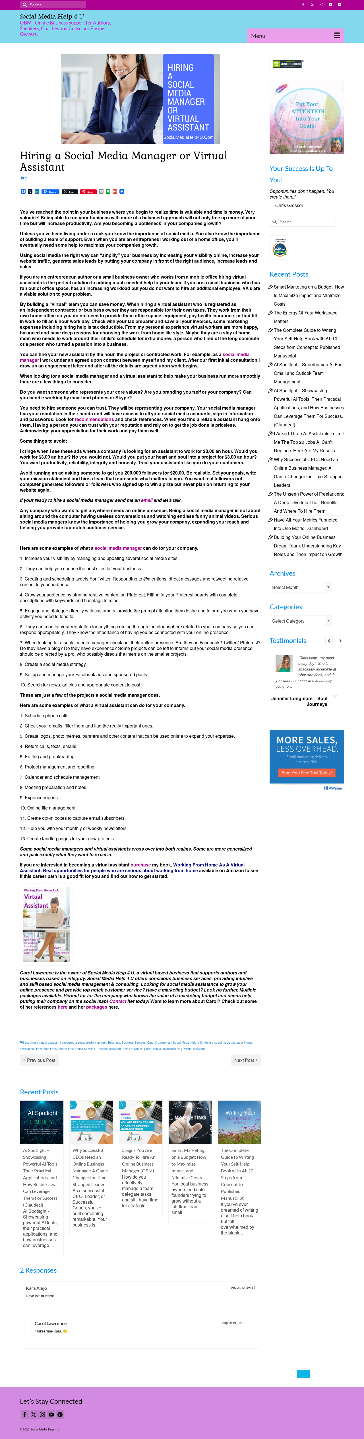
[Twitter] (34, 1414)
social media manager (118, 548)
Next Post (244, 1060)
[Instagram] (42, 1414)
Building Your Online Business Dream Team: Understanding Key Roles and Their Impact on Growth (308, 545)
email (146, 500)
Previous (25, 1178)
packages (96, 1006)
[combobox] (301, 587)
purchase (141, 864)
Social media (152, 1049)
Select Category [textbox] (288, 621)
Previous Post (41, 1060)
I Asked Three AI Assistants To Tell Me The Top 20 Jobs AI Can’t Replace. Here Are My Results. (309, 442)
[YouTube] (51, 1414)
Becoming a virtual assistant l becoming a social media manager (64, 1042)
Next (256, 1178)
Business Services (134, 1042)
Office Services (85, 1049)
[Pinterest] (60, 1414)
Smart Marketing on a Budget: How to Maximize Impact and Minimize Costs (309, 295)
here (62, 1006)
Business (114, 1042)
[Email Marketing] (307, 760)
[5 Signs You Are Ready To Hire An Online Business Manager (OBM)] (140, 1122)
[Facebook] (25, 1414)
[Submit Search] (24, 4)
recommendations (94, 419)
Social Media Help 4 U (52, 16)
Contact (117, 1001)
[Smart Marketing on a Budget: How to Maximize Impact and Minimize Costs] (190, 1122)
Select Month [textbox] (285, 587)
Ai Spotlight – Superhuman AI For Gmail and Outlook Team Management (308, 373)
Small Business (132, 1049)
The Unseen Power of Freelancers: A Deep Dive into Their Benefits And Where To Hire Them (309, 502)
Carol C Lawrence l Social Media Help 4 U (174, 1042)
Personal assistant (109, 1049)
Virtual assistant (194, 1049)
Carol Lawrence (51, 1323)
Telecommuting (172, 1049)
